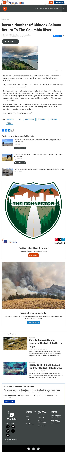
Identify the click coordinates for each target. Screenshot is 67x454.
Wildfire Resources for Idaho (33, 313)
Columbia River (42, 119)
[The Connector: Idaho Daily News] (33, 213)
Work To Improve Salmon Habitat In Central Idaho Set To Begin (45, 343)
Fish (20, 119)
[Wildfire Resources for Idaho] (33, 285)
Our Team (28, 420)
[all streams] (64, 8)
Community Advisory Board (30, 424)
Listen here (33, 255)
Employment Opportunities (42, 421)
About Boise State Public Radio (31, 412)
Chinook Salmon (29, 119)
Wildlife (9, 123)
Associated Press (33, 349)
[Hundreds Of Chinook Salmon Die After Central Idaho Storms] (15, 368)
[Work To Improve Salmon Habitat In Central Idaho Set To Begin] (15, 343)
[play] (4, 9)
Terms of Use (42, 426)
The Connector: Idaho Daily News (33, 248)
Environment (5, 19)
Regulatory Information (54, 412)
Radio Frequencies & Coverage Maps (56, 416)
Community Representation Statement (42, 413)
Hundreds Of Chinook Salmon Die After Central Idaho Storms (45, 366)
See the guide (33, 322)
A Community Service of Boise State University (55, 422)
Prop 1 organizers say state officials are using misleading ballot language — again (39, 169)
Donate (60, 3)
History (27, 416)
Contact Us (41, 417)
